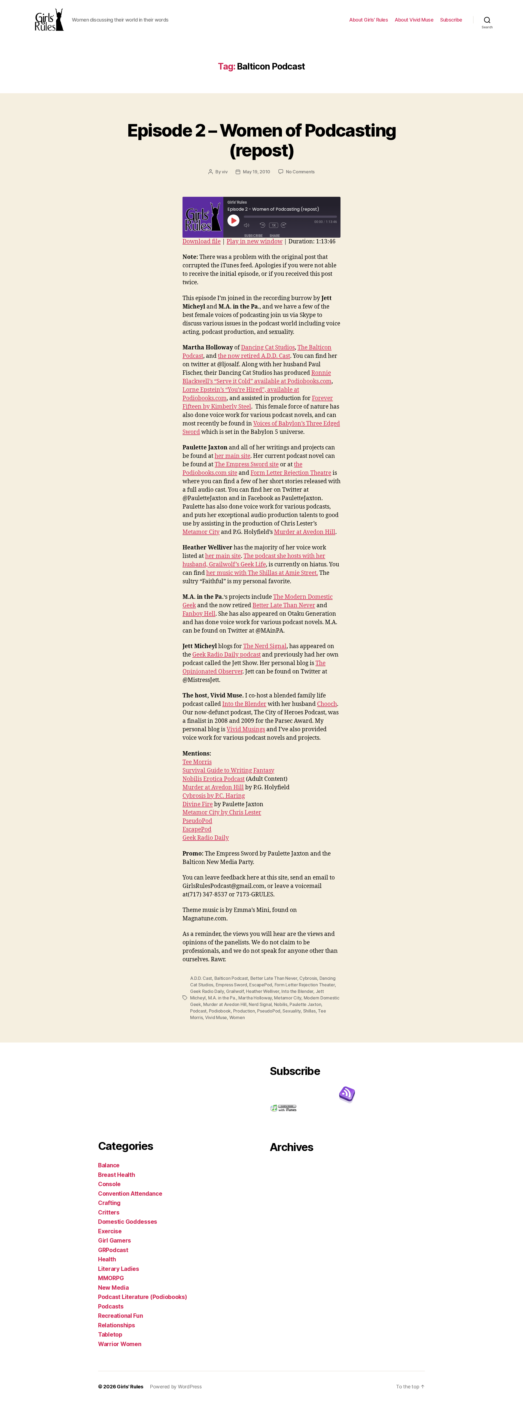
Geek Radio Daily (206, 838)
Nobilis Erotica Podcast (214, 779)
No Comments (300, 171)
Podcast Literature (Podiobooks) (142, 1297)
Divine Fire (198, 804)
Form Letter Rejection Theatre (291, 473)
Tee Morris (197, 762)
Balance (109, 1165)
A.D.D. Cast (201, 978)
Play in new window (254, 241)
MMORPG (111, 1278)
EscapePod (197, 829)
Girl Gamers (114, 1240)
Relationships (116, 1325)
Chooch (327, 704)
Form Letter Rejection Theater (305, 984)
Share (275, 235)
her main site (232, 456)
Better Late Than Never (284, 605)
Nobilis (280, 1004)
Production (244, 1011)
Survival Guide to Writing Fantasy (228, 770)
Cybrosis (308, 978)
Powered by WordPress (176, 1386)
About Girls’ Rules (368, 20)
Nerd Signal (260, 1004)
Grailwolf (235, 991)
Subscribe (451, 20)
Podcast (198, 1011)
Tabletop (110, 1334)
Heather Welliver (262, 991)
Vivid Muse (216, 1017)
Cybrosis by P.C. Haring (214, 796)
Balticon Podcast (231, 978)
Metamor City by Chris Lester (222, 812)
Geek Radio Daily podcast (226, 654)
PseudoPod (197, 821)
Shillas (309, 1011)
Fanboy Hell (199, 614)
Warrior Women (119, 1344)
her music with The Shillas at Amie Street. (262, 573)
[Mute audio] (250, 225)
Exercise (110, 1231)
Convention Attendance (130, 1193)
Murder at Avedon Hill (304, 532)
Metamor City (201, 532)
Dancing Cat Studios (268, 347)
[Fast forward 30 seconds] (287, 225)
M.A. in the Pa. (222, 998)
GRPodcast (113, 1250)
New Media (113, 1287)
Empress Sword (231, 984)
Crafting (109, 1202)
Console (109, 1184)
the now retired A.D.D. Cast (254, 356)
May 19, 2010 (256, 171)
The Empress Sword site (247, 464)
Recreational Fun (120, 1315)
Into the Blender (244, 704)
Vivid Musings (246, 729)
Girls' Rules (130, 1386)
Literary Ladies (118, 1268)
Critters (109, 1212)
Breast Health (116, 1174)
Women (237, 1017)
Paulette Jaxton (305, 1004)
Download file (202, 241)
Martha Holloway (255, 998)
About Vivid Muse (414, 20)
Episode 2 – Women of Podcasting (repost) (261, 140)
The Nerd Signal (265, 646)
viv (224, 171)
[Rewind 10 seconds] (263, 225)
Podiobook (220, 1011)
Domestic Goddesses (127, 1221)
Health (107, 1259)
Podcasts (111, 1306)
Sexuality (291, 1011)
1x (274, 225)
